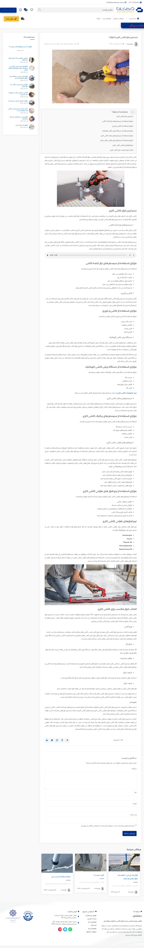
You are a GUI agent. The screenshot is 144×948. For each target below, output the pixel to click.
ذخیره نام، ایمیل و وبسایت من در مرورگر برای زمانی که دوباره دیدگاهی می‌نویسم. (108, 826)
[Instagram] (60, 929)
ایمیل (134, 803)
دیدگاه (134, 769)
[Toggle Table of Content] (131, 112)
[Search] (39, 9)
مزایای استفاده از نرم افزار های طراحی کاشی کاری (116, 140)
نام (135, 792)
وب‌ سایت (133, 815)
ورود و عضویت (7, 10)
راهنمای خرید (107, 18)
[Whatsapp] (70, 929)
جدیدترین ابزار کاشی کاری (124, 116)
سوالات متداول (118, 18)
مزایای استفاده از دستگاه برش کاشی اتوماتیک (117, 131)
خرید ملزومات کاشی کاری (127, 393)
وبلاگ (98, 18)
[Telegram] (65, 929)
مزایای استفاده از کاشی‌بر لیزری (122, 126)
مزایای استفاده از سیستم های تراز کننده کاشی (117, 121)
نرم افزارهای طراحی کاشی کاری (122, 145)
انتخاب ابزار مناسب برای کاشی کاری (121, 150)
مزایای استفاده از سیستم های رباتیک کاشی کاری (117, 136)
